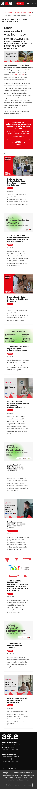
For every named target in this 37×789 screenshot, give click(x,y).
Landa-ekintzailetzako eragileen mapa (18, 12)
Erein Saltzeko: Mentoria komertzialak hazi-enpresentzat (17, 700)
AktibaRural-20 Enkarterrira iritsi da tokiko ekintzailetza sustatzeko (16, 468)
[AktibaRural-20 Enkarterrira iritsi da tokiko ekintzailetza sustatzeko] (18, 451)
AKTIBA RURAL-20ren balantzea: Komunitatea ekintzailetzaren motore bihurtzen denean (18, 239)
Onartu (8, 785)
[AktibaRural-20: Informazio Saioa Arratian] (18, 630)
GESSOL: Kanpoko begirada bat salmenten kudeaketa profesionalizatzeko (18, 404)
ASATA (16, 75)
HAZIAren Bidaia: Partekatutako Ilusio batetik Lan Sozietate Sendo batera (16, 182)
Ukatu (17, 785)
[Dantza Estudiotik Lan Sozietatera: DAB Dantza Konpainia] (18, 283)
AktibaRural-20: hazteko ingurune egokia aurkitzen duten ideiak (18, 348)
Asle (7, 10)
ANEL (23, 75)
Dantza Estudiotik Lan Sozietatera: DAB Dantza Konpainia (17, 299)
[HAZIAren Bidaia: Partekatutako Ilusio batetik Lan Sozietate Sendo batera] (18, 166)
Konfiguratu (27, 785)
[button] (28, 3)
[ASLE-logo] (6, 3)
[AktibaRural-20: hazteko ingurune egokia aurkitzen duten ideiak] (18, 336)
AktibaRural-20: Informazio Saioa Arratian (14, 646)
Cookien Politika (24, 780)
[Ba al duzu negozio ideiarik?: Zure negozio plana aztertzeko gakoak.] (18, 508)
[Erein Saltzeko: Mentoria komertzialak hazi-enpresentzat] (18, 685)
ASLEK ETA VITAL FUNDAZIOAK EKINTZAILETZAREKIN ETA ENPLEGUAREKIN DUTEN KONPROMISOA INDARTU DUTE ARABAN (17, 586)
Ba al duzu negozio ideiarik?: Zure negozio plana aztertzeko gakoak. (17, 525)
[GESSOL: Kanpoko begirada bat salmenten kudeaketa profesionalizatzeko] (18, 388)
